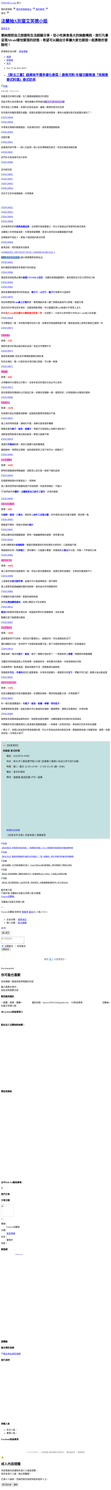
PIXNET (35, 1452)
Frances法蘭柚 (7, 896)
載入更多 (5, 933)
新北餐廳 (22, 923)
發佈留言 (5, 949)
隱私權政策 (70, 1452)
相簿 (8, 57)
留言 (31, 912)
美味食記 (22, 919)
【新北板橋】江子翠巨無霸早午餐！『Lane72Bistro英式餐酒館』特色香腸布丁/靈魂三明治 (36, 865)
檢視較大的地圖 (13, 830)
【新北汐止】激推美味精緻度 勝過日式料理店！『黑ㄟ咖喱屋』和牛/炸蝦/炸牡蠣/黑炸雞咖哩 (37, 856)
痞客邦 (25, 912)
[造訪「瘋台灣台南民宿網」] (11, 1354)
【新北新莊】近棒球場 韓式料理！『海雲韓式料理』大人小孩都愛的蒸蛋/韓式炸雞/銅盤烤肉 (37, 848)
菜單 (40, 777)
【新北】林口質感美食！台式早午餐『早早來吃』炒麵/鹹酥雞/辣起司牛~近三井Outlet (34, 882)
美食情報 (23, 51)
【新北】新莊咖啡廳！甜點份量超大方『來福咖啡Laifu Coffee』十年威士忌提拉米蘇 (34, 874)
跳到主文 (5, 28)
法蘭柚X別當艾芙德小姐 (24, 21)
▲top (3, 927)
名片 (8, 63)
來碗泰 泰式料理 (21, 777)
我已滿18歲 (6, 1485)
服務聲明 (81, 1452)
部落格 (9, 60)
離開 (15, 1485)
